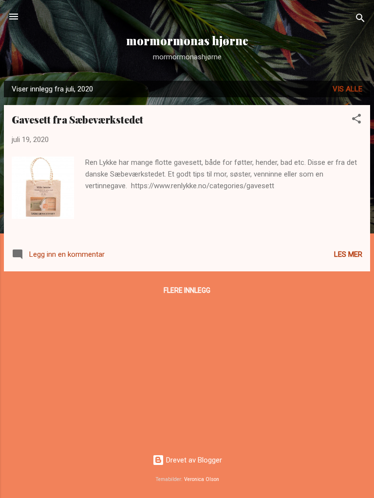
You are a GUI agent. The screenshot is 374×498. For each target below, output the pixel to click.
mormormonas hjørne (187, 40)
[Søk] (360, 20)
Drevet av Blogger (193, 460)
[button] (356, 120)
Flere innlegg (187, 290)
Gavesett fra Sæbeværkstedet (77, 119)
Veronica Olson (201, 479)
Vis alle (347, 89)
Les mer (348, 254)
